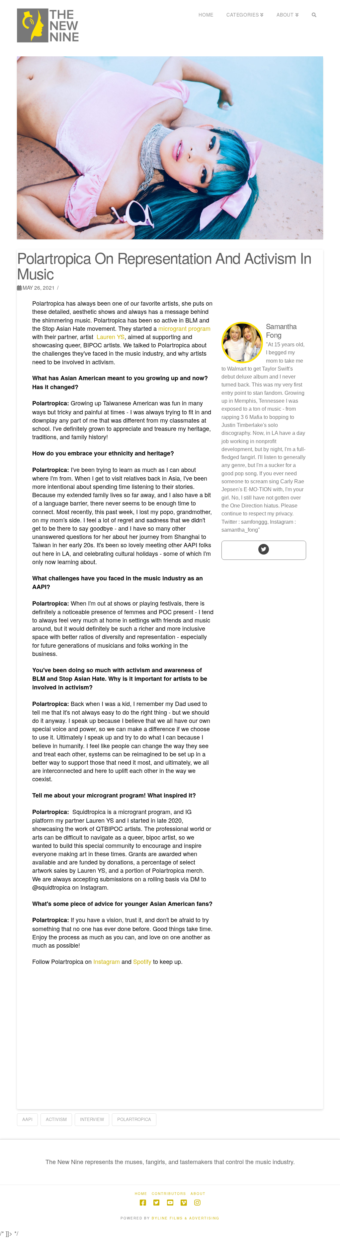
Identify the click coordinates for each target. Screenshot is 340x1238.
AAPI (27, 1119)
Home (141, 1194)
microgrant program (184, 328)
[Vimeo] (184, 1202)
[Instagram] (197, 1202)
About (198, 1194)
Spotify (142, 961)
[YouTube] (170, 1202)
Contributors (169, 1194)
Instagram (106, 961)
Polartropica (134, 1119)
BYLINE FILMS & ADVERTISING (185, 1218)
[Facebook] (143, 1202)
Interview (92, 1119)
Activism (56, 1119)
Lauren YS (111, 336)
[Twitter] (263, 549)
